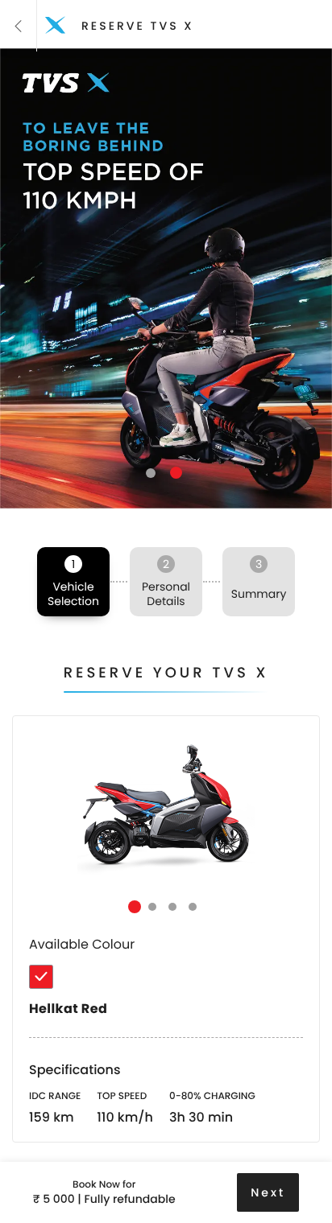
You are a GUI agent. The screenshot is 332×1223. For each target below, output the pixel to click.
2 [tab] (176, 473)
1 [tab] (151, 473)
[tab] (41, 977)
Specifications (75, 1070)
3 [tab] (172, 907)
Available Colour (82, 945)
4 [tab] (193, 907)
